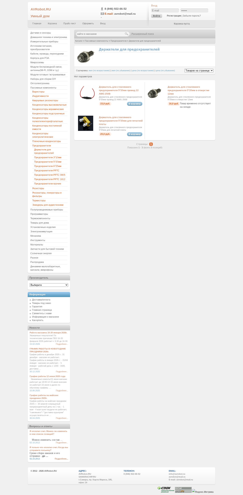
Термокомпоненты (40, 218)
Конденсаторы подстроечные (48, 113)
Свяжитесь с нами (42, 313)
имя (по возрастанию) (99, 70)
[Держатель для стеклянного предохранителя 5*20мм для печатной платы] (85, 130)
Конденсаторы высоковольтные (49, 105)
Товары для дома (39, 222)
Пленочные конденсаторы (46, 141)
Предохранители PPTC (46, 170)
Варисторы (38, 91)
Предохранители (118, 41)
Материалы (36, 244)
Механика (35, 236)
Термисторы (39, 200)
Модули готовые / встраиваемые (47, 74)
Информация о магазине (45, 317)
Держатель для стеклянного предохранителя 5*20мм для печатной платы (121, 121)
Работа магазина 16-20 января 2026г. (48, 332)
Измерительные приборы (44, 41)
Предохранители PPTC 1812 (49, 179)
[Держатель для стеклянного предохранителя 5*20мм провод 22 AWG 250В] (87, 99)
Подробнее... (62, 344)
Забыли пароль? (192, 15)
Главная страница (42, 310)
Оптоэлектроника (39, 83)
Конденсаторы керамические (48, 109)
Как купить (37, 320)
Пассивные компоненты (96, 41)
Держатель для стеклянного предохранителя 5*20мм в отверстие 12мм (188, 90)
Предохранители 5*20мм (47, 162)
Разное (34, 257)
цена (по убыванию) (165, 70)
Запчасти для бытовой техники (47, 249)
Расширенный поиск (143, 34)
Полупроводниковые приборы (46, 209)
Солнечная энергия (41, 253)
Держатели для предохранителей (145, 41)
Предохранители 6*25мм (47, 166)
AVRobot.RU (41, 9)
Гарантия (37, 306)
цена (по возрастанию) (143, 70)
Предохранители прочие (47, 183)
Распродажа (37, 262)
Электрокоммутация (41, 231)
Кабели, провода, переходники (47, 53)
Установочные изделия (43, 227)
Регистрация (174, 15)
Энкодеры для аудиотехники (47, 205)
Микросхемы (37, 62)
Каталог (79, 41)
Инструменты (37, 240)
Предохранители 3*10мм (47, 157)
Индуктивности (40, 96)
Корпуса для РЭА (39, 58)
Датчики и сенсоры (40, 33)
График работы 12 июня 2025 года (47, 376)
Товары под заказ (41, 303)
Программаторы (39, 214)
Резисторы (38, 188)
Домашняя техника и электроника (48, 37)
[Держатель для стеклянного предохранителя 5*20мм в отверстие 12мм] (154, 99)
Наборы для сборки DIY (43, 79)
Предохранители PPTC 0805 (49, 175)
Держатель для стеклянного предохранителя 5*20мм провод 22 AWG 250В (119, 90)
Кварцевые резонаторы (45, 100)
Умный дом (40, 16)
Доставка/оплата (41, 299)
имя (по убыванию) (121, 70)
